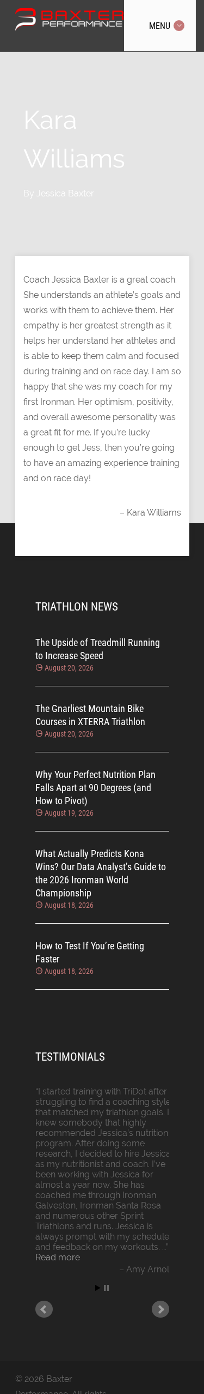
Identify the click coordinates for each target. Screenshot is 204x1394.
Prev (44, 1309)
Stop (106, 1288)
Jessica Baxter (65, 193)
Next (160, 1309)
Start (98, 1288)
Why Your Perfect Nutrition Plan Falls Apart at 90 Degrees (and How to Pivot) (95, 787)
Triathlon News (76, 606)
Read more (57, 1257)
